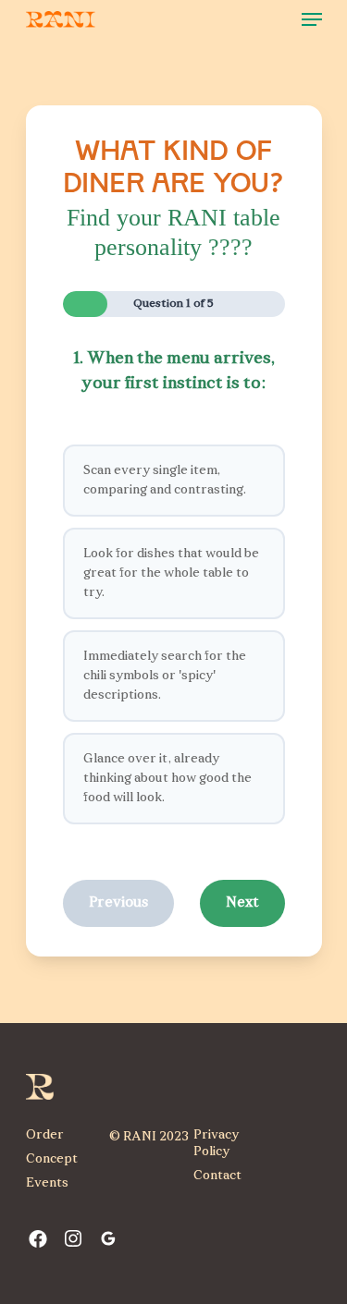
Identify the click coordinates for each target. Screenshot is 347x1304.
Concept (52, 1159)
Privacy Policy (216, 1143)
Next (242, 903)
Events (47, 1183)
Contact (217, 1176)
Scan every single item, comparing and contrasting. (164, 480)
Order (45, 1135)
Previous (118, 903)
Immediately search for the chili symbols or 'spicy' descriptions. (164, 676)
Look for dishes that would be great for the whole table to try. (171, 573)
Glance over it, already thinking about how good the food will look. (167, 778)
